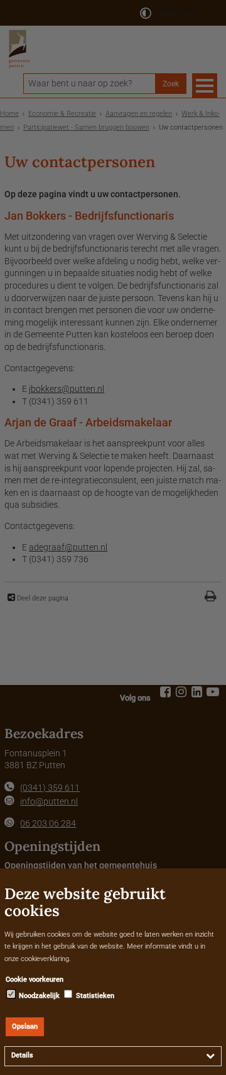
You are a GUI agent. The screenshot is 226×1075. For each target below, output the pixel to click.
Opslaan (25, 1026)
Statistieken (94, 996)
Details (22, 1055)
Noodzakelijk (38, 996)
